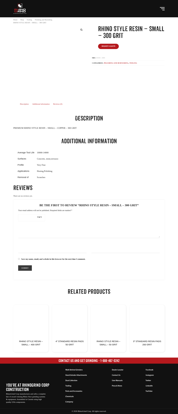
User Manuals (117, 381)
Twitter (148, 381)
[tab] (24, 104)
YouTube (148, 391)
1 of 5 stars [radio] (22, 217)
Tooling (29, 20)
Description (24, 104)
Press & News (117, 386)
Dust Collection (71, 381)
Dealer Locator (117, 370)
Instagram (149, 375)
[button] (152, 8)
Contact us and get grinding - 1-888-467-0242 (89, 360)
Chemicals (69, 397)
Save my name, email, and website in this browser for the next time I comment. (53, 259)
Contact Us (116, 375)
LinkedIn (149, 386)
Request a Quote (108, 46)
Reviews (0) (57, 104)
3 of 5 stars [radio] (28, 217)
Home (15, 20)
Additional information (41, 104)
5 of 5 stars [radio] (34, 217)
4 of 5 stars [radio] (31, 217)
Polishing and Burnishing (43, 20)
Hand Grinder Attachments (76, 375)
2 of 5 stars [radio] (25, 217)
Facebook (149, 370)
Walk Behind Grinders (74, 370)
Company (69, 402)
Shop (22, 20)
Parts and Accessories (73, 391)
